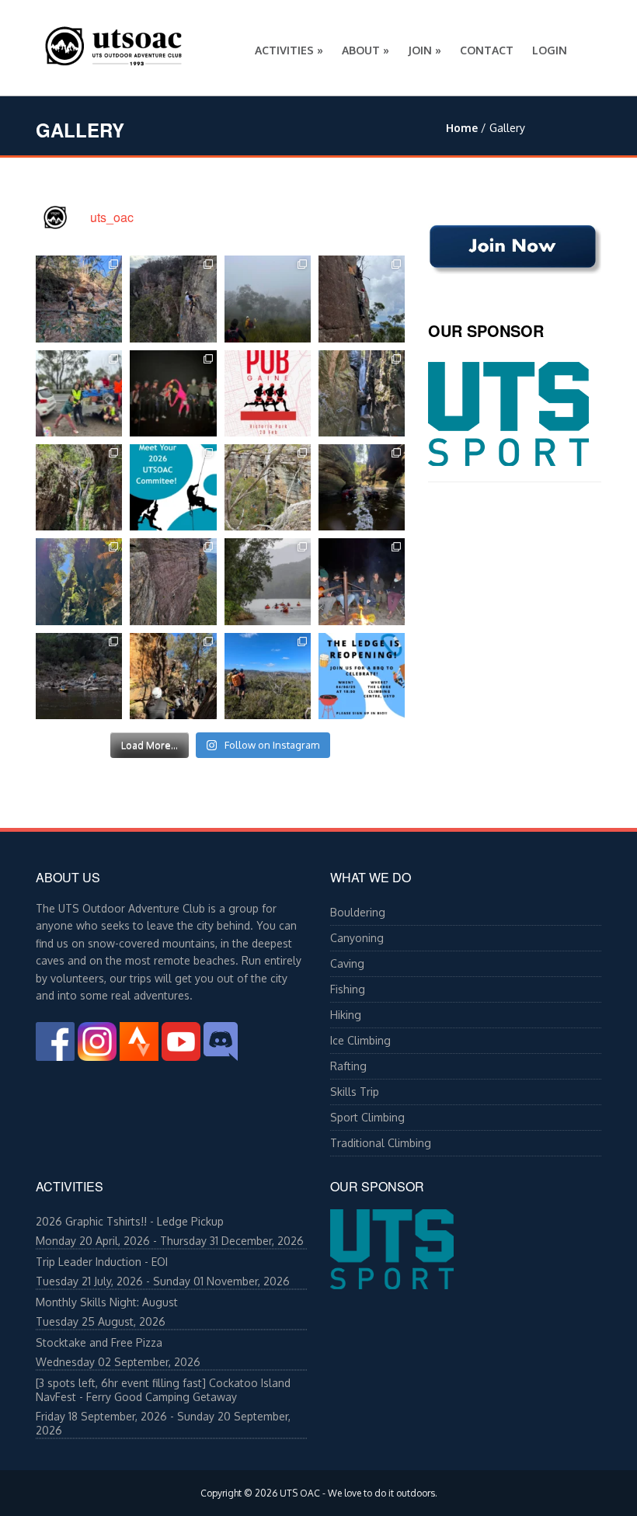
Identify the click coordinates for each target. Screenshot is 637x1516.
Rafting (348, 1066)
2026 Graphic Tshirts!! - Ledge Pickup (130, 1221)
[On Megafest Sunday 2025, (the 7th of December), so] (268, 487)
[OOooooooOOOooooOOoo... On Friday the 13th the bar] (173, 393)
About (365, 50)
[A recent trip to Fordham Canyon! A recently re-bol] (79, 676)
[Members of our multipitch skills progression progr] (173, 581)
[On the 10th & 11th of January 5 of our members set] (79, 487)
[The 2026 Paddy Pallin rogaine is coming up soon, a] (79, 299)
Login (549, 50)
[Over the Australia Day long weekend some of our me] (361, 393)
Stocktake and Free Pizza (99, 1342)
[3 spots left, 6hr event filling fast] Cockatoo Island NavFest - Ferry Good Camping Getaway (163, 1389)
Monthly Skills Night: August (107, 1302)
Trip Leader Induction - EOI (102, 1261)
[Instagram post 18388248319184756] (361, 676)
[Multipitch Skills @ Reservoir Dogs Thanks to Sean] (173, 299)
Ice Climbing (360, 1040)
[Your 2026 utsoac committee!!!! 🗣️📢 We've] (173, 487)
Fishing (347, 989)
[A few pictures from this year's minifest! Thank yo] (361, 581)
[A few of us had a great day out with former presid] (173, 676)
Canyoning (357, 937)
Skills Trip (354, 1091)
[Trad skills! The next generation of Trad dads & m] (361, 299)
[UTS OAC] (113, 43)
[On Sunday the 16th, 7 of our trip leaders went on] (79, 581)
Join (424, 50)
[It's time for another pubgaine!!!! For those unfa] (268, 393)
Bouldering (357, 912)
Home (462, 127)
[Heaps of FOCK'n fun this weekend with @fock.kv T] (268, 581)
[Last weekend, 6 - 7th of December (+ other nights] (361, 487)
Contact (486, 50)
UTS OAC (300, 1493)
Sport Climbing (367, 1117)
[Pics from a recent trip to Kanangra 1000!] (268, 676)
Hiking (345, 1014)
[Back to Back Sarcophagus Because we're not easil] (268, 299)
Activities (289, 50)
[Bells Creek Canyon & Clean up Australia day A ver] (79, 393)
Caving (347, 963)
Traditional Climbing (380, 1142)
